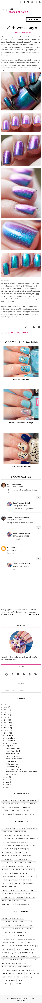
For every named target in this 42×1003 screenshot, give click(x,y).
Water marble (11, 774)
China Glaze (16, 925)
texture (4, 901)
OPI (20, 970)
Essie (30, 939)
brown (22, 800)
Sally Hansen (30, 973)
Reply (38, 497)
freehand (19, 852)
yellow (27, 814)
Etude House (22, 942)
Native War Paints (8, 970)
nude (32, 804)
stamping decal (7, 887)
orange (4, 807)
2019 (5, 717)
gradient (5, 863)
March (8, 787)
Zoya (16, 984)
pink (24, 807)
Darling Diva (6, 935)
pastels (15, 807)
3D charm (5, 828)
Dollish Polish (22, 935)
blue (10, 333)
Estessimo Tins (7, 942)
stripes (24, 894)
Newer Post (8, 615)
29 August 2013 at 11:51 (21, 566)
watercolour (22, 904)
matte (4, 869)
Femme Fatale (21, 946)
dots (3, 842)
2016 (5, 725)
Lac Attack (5, 960)
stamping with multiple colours (14, 890)
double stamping (17, 842)
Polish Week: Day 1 (13, 756)
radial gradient (8, 876)
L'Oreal (23, 956)
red (13, 810)
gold (4, 804)
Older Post (33, 615)
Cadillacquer (24, 922)
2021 (5, 712)
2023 (5, 707)
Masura (4, 963)
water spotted (7, 904)
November (10, 738)
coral (32, 800)
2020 (5, 715)
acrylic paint (21, 835)
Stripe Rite (22, 980)
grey (23, 804)
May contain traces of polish (20, 998)
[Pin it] (39, 327)
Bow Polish (16, 918)
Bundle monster (8, 922)
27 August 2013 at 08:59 (15, 487)
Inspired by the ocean (14, 759)
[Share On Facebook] (30, 327)
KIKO (3, 956)
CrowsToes (6, 932)
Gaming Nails (12, 547)
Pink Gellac (16, 973)
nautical (5, 873)
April (7, 785)
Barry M (4, 918)
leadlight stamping (24, 866)
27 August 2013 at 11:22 (15, 520)
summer (29, 897)
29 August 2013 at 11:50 (21, 506)
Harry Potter (18, 828)
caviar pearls (20, 838)
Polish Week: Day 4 (13, 748)
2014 (5, 730)
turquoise (6, 814)
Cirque (29, 925)
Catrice (4, 925)
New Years (5, 831)
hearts (29, 863)
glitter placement (21, 859)
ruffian (4, 880)
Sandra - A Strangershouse (18, 517)
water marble (17, 901)
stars (32, 890)
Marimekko (31, 828)
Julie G (15, 953)
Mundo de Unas (22, 966)
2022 (5, 709)
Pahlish (4, 973)
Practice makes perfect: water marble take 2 (22, 772)
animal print (6, 838)
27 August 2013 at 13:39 (15, 550)
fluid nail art (7, 852)
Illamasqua (27, 949)
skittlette (5, 883)
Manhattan (30, 960)
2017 (5, 722)
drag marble (6, 845)
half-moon (18, 863)
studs (18, 897)
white (17, 814)
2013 (5, 733)
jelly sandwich (7, 866)
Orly (28, 970)
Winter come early (12, 764)
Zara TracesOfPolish (21, 503)
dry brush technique (23, 845)
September (10, 743)
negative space (18, 873)
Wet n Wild (6, 984)
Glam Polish (6, 949)
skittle (26, 880)
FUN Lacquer (6, 946)
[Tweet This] (25, 327)
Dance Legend (19, 932)
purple (24, 333)
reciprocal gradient (26, 876)
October (9, 741)
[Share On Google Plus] (34, 327)
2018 (5, 720)
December (10, 735)
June (7, 779)
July (7, 777)
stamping (27, 883)
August (8, 746)
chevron (32, 838)
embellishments (8, 849)
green (17, 333)
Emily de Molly (7, 939)
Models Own (6, 966)
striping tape (7, 897)
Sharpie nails (18, 831)
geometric (6, 859)
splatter (17, 883)
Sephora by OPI (22, 977)
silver (23, 810)
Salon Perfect (7, 977)
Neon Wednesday (12, 766)
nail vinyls (27, 869)
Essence (21, 939)
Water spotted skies (13, 769)
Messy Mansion (17, 963)
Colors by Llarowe (22, 928)
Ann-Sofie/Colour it (15, 484)
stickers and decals (9, 894)
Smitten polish (7, 980)
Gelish (32, 946)
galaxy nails (23, 856)
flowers (21, 849)
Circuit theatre (11, 761)
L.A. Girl (33, 956)
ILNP (17, 949)
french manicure (8, 856)
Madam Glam (18, 960)
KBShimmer (26, 953)
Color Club (6, 928)
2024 (5, 704)
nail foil (14, 869)
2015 (5, 728)
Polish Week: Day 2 (13, 754)
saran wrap (15, 880)
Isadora (5, 953)
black (4, 800)
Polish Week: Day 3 (13, 751)
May (7, 782)
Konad (12, 956)
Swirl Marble (6, 835)
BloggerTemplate (21, 1000)
